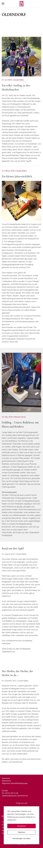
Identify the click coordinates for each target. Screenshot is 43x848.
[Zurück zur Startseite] (21, 3)
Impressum (6, 778)
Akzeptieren (21, 826)
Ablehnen (21, 832)
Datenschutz (6, 781)
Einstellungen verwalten (22, 838)
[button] (3, 3)
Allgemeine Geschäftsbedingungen (15, 783)
